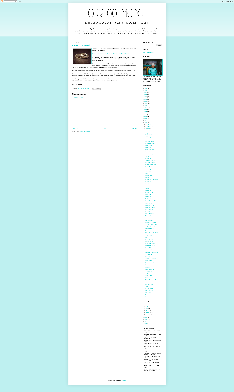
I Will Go (147, 256)
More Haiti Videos (149, 205)
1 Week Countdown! (150, 160)
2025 (145, 90)
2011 (145, 120)
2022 (145, 97)
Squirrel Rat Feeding (150, 258)
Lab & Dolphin (149, 169)
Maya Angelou (149, 220)
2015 (145, 112)
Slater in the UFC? (150, 226)
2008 (145, 319)
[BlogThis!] (94, 89)
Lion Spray (148, 190)
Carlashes (148, 139)
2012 (145, 118)
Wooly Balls (148, 216)
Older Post (134, 128)
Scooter (147, 188)
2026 (145, 88)
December (148, 124)
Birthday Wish (148, 175)
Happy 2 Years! (149, 211)
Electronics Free (149, 250)
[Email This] (93, 89)
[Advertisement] (104, 113)
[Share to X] (96, 89)
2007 (145, 321)
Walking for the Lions (150, 164)
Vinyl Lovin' (148, 156)
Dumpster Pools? (149, 239)
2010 (145, 122)
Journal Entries (149, 284)
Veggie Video (148, 230)
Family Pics (148, 147)
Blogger (124, 380)
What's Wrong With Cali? (151, 233)
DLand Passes (149, 209)
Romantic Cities (149, 277)
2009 (145, 317)
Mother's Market (149, 265)
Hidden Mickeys (149, 166)
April (147, 308)
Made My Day (148, 145)
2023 (145, 94)
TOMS (147, 273)
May (147, 306)
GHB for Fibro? (149, 192)
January (148, 314)
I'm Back (147, 299)
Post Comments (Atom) (84, 131)
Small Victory (148, 275)
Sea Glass (148, 292)
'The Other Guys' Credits (151, 224)
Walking (147, 286)
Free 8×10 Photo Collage (151, 201)
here (85, 84)
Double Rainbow (149, 213)
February (148, 312)
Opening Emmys (149, 141)
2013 (145, 116)
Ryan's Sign (148, 181)
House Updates (149, 288)
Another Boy (148, 158)
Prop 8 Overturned (81, 45)
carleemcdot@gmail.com (149, 52)
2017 (145, 107)
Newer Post (75, 128)
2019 (145, 103)
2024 (145, 92)
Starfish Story (148, 134)
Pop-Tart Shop (149, 248)
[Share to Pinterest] (100, 89)
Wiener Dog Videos (150, 149)
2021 (145, 99)
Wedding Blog (148, 198)
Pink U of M (148, 267)
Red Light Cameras (150, 162)
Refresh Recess (149, 241)
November (148, 126)
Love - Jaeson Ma (149, 269)
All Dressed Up (149, 154)
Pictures (147, 297)
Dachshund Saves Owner (151, 252)
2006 (145, 323)
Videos (147, 295)
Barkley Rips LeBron (150, 222)
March (147, 310)
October (148, 128)
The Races (148, 171)
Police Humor (148, 203)
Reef (146, 237)
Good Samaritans (149, 184)
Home (104, 128)
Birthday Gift (148, 194)
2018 (145, 105)
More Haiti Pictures (150, 207)
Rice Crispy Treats (150, 243)
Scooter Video (148, 152)
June (147, 304)
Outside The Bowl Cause (151, 179)
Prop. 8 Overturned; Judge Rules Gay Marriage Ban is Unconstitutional (111, 53)
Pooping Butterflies (150, 143)
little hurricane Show (150, 262)
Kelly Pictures (148, 260)
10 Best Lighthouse (150, 137)
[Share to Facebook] (98, 89)
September (148, 131)
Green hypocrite (149, 235)
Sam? (146, 173)
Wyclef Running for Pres (151, 280)
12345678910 (148, 254)
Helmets (147, 177)
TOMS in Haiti (148, 271)
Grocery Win (148, 196)
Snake (147, 186)
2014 (145, 114)
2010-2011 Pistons (150, 245)
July (147, 301)
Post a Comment (78, 97)
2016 (145, 109)
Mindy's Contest (149, 290)
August (147, 133)
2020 (145, 101)
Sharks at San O (149, 228)
